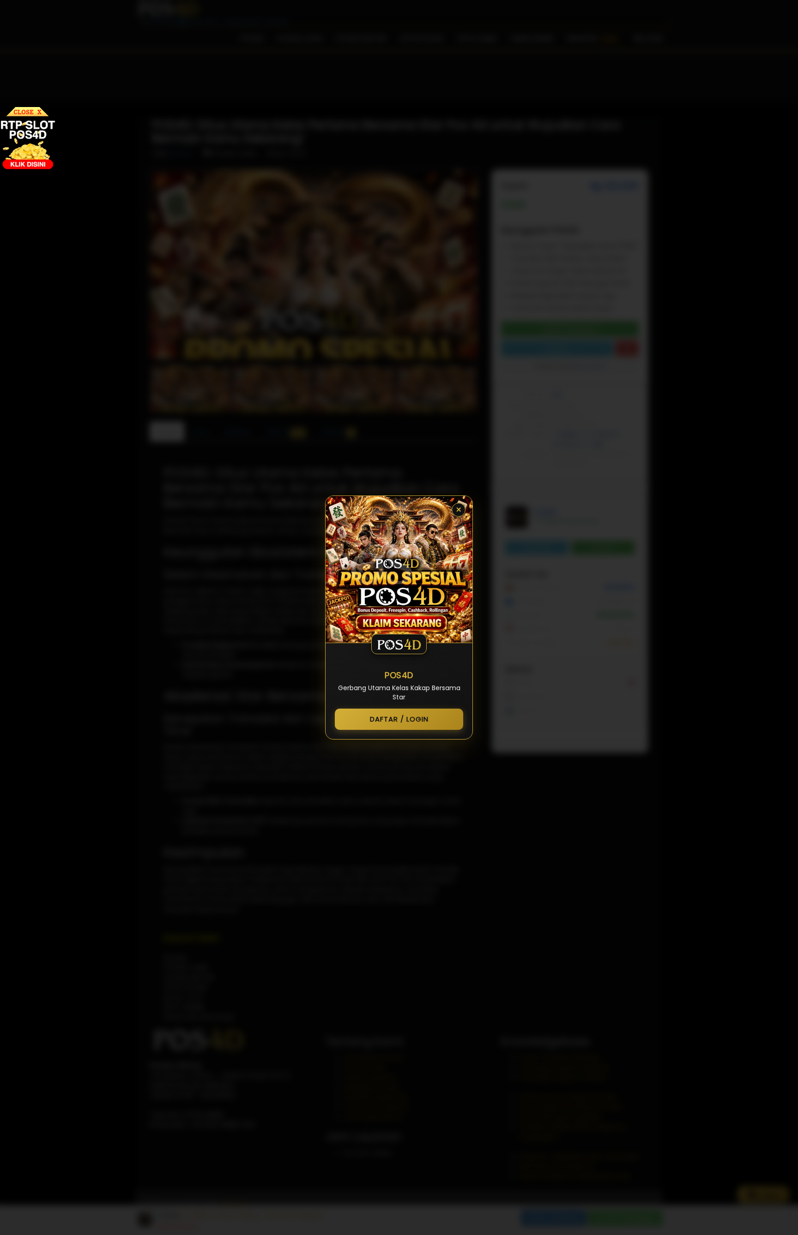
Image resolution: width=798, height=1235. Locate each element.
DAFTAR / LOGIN (399, 719)
